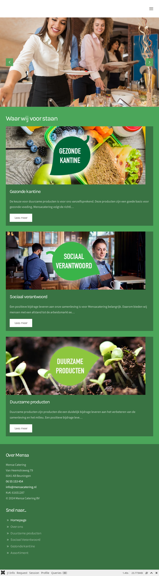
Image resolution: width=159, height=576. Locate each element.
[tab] (74, 100)
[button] (151, 8)
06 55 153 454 (14, 481)
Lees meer (21, 218)
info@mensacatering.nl (21, 487)
